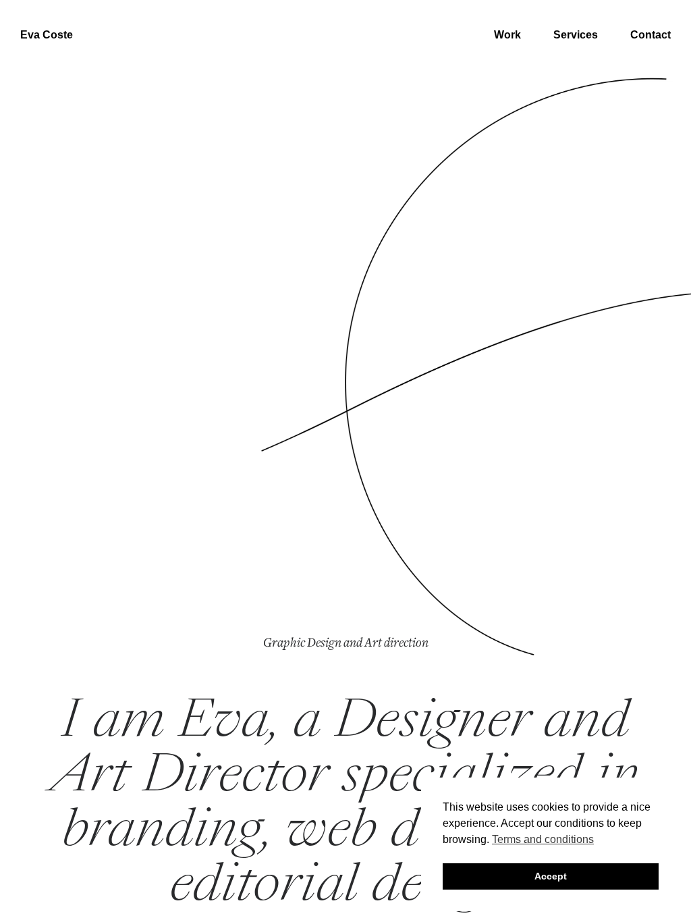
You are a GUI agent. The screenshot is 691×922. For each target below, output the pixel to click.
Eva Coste (46, 35)
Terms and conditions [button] (543, 839)
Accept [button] (550, 876)
